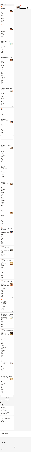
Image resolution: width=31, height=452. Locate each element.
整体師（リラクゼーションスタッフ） (5, 360)
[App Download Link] (21, 8)
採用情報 (15, 447)
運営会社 (15, 446)
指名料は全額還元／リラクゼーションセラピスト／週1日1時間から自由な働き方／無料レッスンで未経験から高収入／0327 (7, 315)
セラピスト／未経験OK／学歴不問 (5, 247)
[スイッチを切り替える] (4, 5)
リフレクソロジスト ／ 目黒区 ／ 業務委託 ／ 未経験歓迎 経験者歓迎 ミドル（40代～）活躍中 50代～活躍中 (7, 261)
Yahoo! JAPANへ (2, 449)
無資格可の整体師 (3, 181)
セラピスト (2, 109)
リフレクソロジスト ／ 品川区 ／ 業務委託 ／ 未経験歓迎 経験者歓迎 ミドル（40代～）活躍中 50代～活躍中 (7, 377)
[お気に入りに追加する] (12, 23)
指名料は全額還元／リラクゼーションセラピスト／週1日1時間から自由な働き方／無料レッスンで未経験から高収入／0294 (7, 42)
